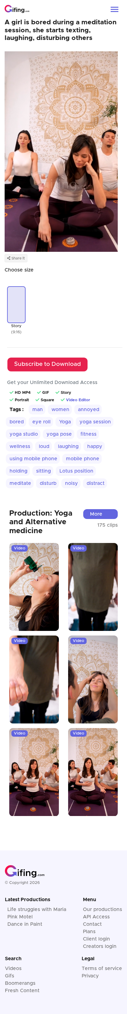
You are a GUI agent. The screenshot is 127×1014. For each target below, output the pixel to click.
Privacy (90, 975)
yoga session (95, 421)
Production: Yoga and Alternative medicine (40, 522)
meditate (20, 483)
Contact (92, 924)
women (60, 409)
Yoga (65, 421)
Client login (96, 939)
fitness (88, 434)
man (37, 409)
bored (17, 421)
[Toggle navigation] (114, 9)
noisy (71, 483)
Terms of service (102, 968)
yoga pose (59, 434)
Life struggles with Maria (36, 909)
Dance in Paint (24, 924)
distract (95, 483)
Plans (89, 931)
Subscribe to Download (47, 364)
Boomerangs (20, 983)
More (96, 514)
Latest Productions (27, 899)
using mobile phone (33, 458)
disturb (48, 483)
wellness (20, 446)
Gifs (9, 975)
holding (18, 471)
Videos (13, 968)
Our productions (102, 909)
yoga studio (24, 434)
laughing (68, 446)
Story (16, 326)
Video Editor (78, 400)
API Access (96, 916)
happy (94, 446)
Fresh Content (22, 990)
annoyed (88, 409)
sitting (43, 471)
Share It (17, 258)
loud (44, 446)
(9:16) (16, 332)
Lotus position (76, 471)
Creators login (100, 946)
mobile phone (82, 458)
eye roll (41, 421)
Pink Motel (20, 916)
